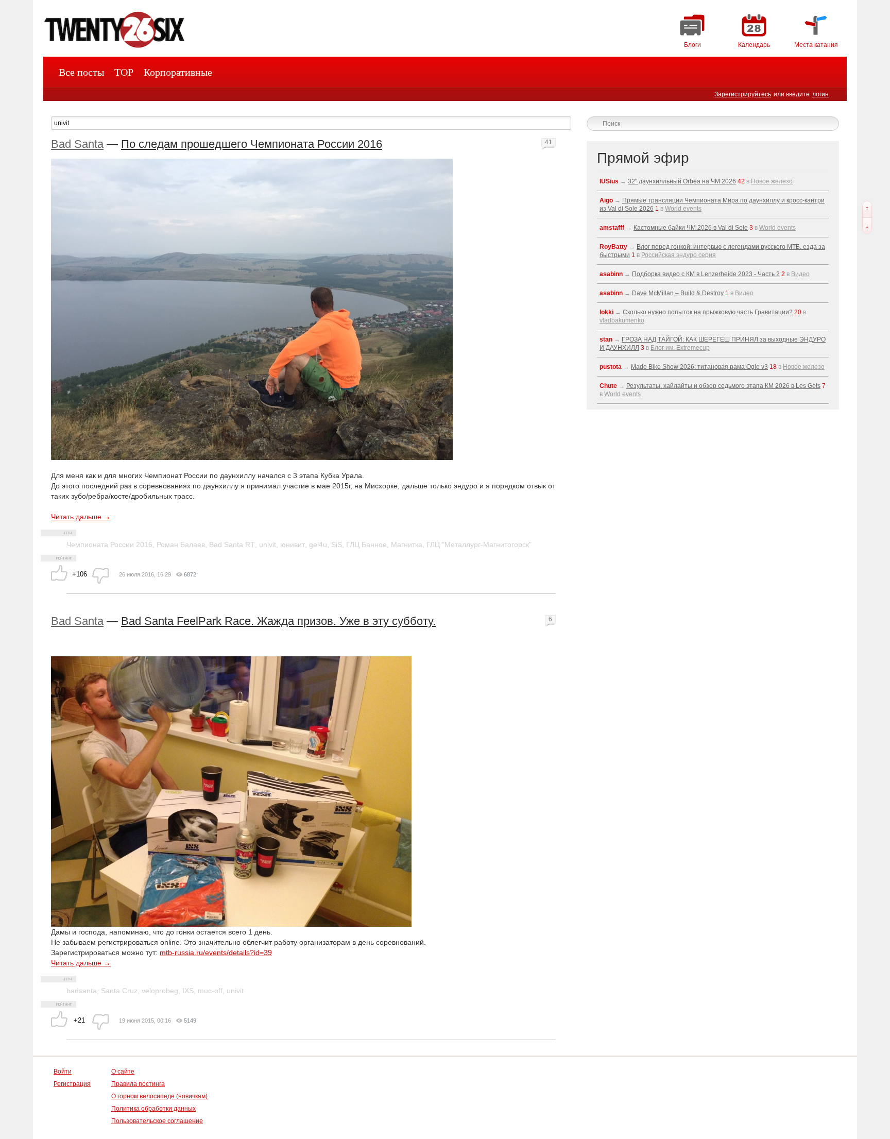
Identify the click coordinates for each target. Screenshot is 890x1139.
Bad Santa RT (232, 544)
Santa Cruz (119, 991)
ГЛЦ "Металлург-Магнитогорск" (479, 544)
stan (606, 339)
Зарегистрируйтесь (742, 94)
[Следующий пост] (867, 225)
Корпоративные (178, 72)
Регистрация (72, 1083)
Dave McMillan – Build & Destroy (678, 293)
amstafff (612, 227)
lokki (606, 312)
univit (267, 544)
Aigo (606, 200)
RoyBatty (613, 246)
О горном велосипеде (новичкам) (159, 1096)
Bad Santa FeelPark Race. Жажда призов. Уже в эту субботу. (278, 621)
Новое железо (772, 181)
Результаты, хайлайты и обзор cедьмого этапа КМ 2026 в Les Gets (723, 385)
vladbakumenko (622, 320)
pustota (611, 366)
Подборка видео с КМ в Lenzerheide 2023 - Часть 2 (706, 274)
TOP (123, 72)
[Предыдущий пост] (867, 209)
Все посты (81, 72)
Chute (608, 385)
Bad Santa (77, 144)
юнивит (292, 544)
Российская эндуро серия (678, 255)
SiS (336, 544)
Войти (63, 1071)
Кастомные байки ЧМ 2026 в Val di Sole (691, 227)
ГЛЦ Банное (366, 544)
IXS (188, 991)
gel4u (318, 544)
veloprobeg (160, 991)
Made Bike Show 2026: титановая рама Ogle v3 (699, 366)
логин (820, 94)
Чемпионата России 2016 (109, 544)
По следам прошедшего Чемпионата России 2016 (251, 144)
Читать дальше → (81, 517)
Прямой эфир (643, 158)
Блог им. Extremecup (680, 347)
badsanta (81, 991)
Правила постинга (138, 1083)
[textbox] (311, 123)
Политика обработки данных (153, 1108)
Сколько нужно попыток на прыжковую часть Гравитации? (708, 312)
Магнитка (406, 544)
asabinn (611, 274)
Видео (800, 274)
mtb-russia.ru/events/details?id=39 (216, 952)
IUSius (609, 181)
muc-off (210, 991)
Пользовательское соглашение (157, 1121)
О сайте (122, 1071)
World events (683, 208)
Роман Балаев (181, 544)
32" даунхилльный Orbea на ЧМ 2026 (682, 181)
